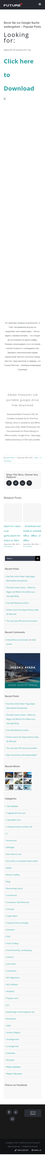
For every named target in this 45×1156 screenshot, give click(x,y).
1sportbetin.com (13, 825)
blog (8, 886)
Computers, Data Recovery (17, 907)
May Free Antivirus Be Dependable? (21, 760)
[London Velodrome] (9, 792)
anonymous (11, 845)
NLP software (12, 989)
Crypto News (11, 921)
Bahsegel (10, 852)
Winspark (10, 1065)
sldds (36, 458)
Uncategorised (12, 1044)
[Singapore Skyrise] (18, 780)
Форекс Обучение (14, 1078)
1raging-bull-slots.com (16, 818)
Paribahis (10, 996)
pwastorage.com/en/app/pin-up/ (20, 1017)
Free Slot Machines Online (17, 608)
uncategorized (12, 1051)
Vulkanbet (10, 1058)
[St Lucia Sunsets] (27, 780)
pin (7, 1010)
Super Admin (10, 458)
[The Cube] (18, 792)
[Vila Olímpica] (27, 792)
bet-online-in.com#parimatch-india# (22, 866)
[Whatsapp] (15, 1117)
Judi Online (11, 969)
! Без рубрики (12, 811)
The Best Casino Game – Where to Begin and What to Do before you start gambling (21, 596)
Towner (34, 1151)
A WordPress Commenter (17, 644)
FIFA (8, 941)
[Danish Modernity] (9, 786)
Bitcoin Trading (12, 879)
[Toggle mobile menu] (40, 4)
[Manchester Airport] (27, 786)
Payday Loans (12, 1003)
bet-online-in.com (14, 859)
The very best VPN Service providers (21, 625)
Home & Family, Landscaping (19, 955)
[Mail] (12, 1123)
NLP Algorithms (13, 982)
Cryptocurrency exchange (17, 927)
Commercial (11, 900)
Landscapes (11, 975)
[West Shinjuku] (18, 786)
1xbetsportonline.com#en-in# (19, 831)
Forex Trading (12, 948)
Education (10, 934)
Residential (11, 1023)
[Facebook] (9, 1117)
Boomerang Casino (14, 893)
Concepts (10, 914)
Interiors (10, 962)
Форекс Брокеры (13, 1071)
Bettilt (9, 873)
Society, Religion (13, 1037)
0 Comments (16, 546)
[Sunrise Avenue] (9, 780)
